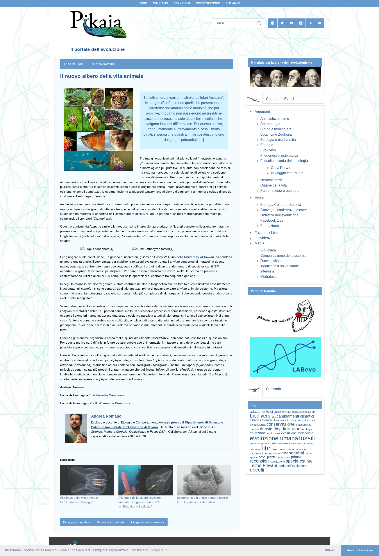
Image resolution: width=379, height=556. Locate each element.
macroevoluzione (283, 449)
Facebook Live (271, 220)
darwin (254, 429)
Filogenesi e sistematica (147, 522)
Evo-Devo (268, 150)
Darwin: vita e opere (275, 261)
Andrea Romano (103, 64)
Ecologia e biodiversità (278, 140)
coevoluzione (288, 420)
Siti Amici (233, 3)
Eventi (260, 197)
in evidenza (264, 238)
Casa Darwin (281, 168)
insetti (286, 443)
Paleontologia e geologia (279, 190)
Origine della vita (273, 185)
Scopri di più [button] (159, 550)
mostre (277, 453)
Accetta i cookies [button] (360, 550)
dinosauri (291, 428)
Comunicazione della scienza (283, 255)
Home (143, 3)
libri (267, 448)
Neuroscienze (271, 180)
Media (259, 243)
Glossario (273, 389)
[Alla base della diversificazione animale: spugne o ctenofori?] (145, 480)
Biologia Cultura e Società (280, 204)
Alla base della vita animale (79, 497)
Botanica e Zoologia (111, 522)
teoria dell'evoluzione (292, 466)
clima (276, 420)
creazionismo (303, 424)
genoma (255, 443)
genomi (265, 443)
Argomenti (263, 111)
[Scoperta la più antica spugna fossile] (204, 480)
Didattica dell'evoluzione (279, 215)
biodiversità (263, 416)
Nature (143, 213)
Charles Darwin (261, 420)
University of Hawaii (199, 257)
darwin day (270, 429)
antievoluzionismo (301, 412)
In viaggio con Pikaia (287, 173)
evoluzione (273, 433)
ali (271, 411)
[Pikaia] (98, 36)
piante (271, 457)
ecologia (307, 429)
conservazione (280, 424)
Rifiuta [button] (330, 550)
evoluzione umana (274, 438)
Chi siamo (160, 3)
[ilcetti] (73, 544)
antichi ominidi (282, 411)
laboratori (255, 449)
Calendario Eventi (280, 99)
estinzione (258, 433)
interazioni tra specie (302, 443)
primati (296, 457)
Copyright (181, 3)
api (313, 411)
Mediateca (268, 276)
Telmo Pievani (263, 465)
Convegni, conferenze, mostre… (285, 210)
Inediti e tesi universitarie (279, 266)
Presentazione (208, 3)
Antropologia (270, 124)
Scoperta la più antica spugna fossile (202, 497)
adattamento (259, 411)
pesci (262, 457)
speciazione (277, 461)
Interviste (267, 271)
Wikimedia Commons (108, 395)
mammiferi (301, 449)
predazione (283, 457)
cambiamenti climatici (295, 416)
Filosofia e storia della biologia (284, 161)
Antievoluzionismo (274, 118)
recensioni (260, 461)
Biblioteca (268, 250)
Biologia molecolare (76, 522)
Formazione (269, 226)
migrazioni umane (261, 453)
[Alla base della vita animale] (87, 480)
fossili (307, 438)
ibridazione (276, 443)
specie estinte (299, 461)
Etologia (266, 145)
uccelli (257, 470)
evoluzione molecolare (297, 433)
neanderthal (292, 453)
